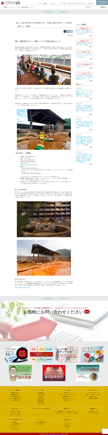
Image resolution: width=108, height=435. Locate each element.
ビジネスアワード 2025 (14, 411)
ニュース (11, 7)
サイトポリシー (14, 425)
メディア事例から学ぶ (15, 396)
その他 (67, 427)
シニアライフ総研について (15, 419)
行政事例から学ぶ (15, 394)
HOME (5, 7)
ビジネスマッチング (72, 3)
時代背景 (41, 396)
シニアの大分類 (40, 394)
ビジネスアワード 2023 (14, 414)
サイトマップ (15, 429)
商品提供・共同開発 (93, 398)
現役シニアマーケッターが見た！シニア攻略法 (67, 413)
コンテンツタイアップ (93, 392)
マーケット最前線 (43, 3)
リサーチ (67, 422)
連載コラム (67, 408)
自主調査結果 (41, 392)
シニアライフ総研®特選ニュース (23, 7)
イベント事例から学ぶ (15, 400)
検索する (103, 7)
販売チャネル (93, 396)
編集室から (93, 408)
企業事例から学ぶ (15, 392)
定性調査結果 (41, 402)
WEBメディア (67, 392)
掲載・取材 (67, 425)
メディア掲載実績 (15, 424)
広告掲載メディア (67, 396)
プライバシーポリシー (15, 427)
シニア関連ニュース (64, 12)
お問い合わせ (67, 419)
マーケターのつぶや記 (93, 413)
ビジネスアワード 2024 (14, 413)
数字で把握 (40, 398)
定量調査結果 (41, 400)
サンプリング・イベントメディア (67, 394)
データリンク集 (40, 404)
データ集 (53, 3)
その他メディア (67, 400)
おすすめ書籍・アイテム (93, 411)
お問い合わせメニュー (102, 2)
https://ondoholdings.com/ (22, 287)
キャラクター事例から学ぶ (15, 398)
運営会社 (15, 422)
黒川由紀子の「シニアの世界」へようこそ (67, 411)
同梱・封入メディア (67, 398)
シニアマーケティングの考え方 (81, 5)
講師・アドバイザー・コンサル (93, 394)
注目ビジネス (91, 3)
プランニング (67, 424)
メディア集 (62, 3)
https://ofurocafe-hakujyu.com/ (29, 165)
